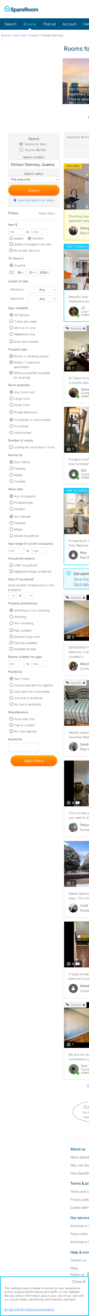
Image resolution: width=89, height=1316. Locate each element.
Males (18, 475)
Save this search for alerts (36, 200)
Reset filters (47, 213)
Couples (20, 481)
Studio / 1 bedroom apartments (27, 365)
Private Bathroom (25, 412)
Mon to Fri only (25, 328)
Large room (22, 398)
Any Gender (22, 516)
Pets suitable (22, 630)
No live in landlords (27, 704)
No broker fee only (27, 250)
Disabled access (25, 649)
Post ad (49, 24)
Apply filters (34, 761)
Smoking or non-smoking (32, 610)
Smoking (20, 617)
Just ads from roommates (32, 691)
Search (10, 24)
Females (20, 468)
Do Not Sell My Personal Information (29, 1309)
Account (69, 24)
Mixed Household (26, 536)
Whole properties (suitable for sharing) (32, 375)
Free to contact (24, 725)
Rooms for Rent (35, 144)
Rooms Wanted (35, 150)
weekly (19, 238)
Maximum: (17, 298)
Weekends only (24, 334)
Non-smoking (23, 623)
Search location (33, 157)
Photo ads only (24, 719)
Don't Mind (22, 462)
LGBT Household (25, 565)
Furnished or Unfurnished (32, 420)
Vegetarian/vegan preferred (32, 571)
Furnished (21, 426)
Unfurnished (22, 432)
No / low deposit (25, 731)
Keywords (15, 740)
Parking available (25, 643)
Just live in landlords (28, 698)
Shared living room (27, 636)
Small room (22, 405)
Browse (30, 24)
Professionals (23, 502)
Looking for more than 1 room (34, 447)
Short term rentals (26, 341)
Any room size (24, 392)
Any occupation (25, 496)
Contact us (78, 1260)
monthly (38, 238)
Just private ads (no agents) (33, 685)
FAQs (74, 1268)
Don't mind (21, 679)
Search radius (33, 173)
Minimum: (17, 289)
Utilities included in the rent (32, 244)
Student (19, 509)
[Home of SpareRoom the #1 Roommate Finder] (21, 9)
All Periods (21, 315)
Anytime (19, 265)
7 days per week (25, 321)
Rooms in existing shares (31, 356)
